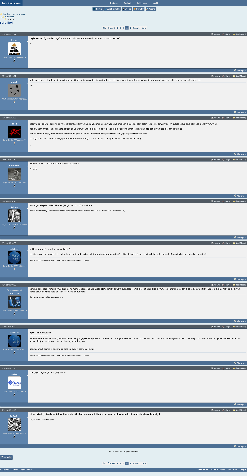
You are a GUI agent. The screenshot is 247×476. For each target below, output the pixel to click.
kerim (14, 40)
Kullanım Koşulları (218, 470)
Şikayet (227, 34)
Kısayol (217, 34)
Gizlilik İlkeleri (202, 470)
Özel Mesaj (240, 34)
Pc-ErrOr (14, 416)
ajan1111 (14, 293)
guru (14, 123)
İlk (104, 28)
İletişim (243, 470)
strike (14, 374)
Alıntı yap (241, 70)
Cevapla (7, 457)
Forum (99, 8)
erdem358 (14, 165)
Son (144, 28)
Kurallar (140, 8)
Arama (152, 8)
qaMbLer (14, 249)
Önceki (111, 28)
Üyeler (128, 8)
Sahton (14, 207)
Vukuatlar (9, 16)
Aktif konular (113, 8)
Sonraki (136, 28)
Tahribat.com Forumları (14, 14)
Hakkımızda (232, 470)
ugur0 (14, 82)
